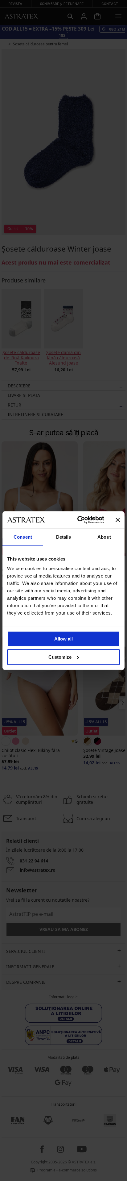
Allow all (63, 638)
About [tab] (104, 537)
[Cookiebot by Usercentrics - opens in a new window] (78, 520)
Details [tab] (63, 537)
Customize (60, 657)
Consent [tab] (23, 537)
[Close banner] (118, 520)
